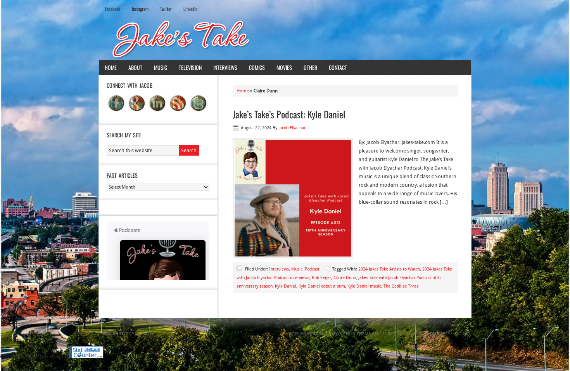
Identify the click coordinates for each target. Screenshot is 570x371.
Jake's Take (285, 38)
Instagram (140, 8)
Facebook (112, 8)
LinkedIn (190, 8)
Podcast (312, 269)
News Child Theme (350, 333)
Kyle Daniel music (364, 286)
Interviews (225, 67)
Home (111, 67)
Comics (257, 67)
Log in (460, 333)
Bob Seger (321, 277)
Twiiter (166, 8)
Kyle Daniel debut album (322, 286)
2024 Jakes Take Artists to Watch (389, 269)
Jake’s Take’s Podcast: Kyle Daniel (289, 114)
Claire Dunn (344, 277)
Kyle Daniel (285, 286)
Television (190, 67)
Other (310, 67)
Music (160, 67)
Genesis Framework (400, 333)
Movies (284, 67)
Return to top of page (127, 333)
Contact (338, 67)
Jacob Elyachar (292, 127)
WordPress (438, 333)
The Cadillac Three (401, 286)
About (135, 67)
